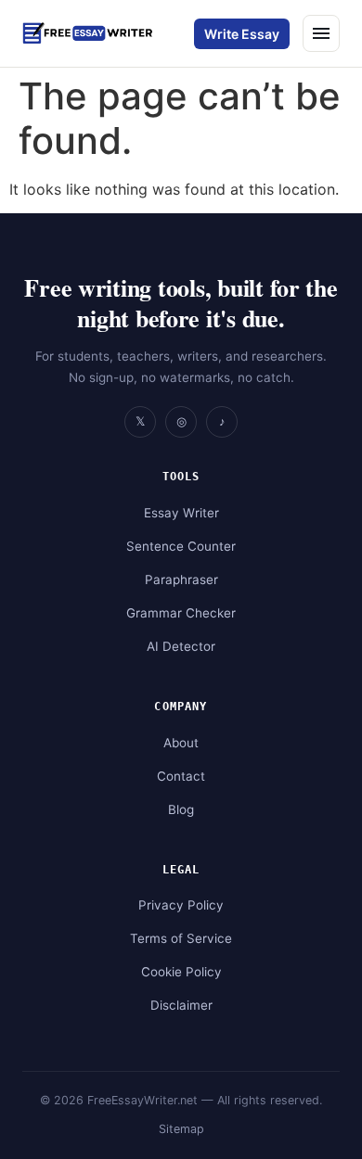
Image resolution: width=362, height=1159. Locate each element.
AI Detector (181, 646)
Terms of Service (181, 938)
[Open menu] (321, 33)
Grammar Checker (181, 612)
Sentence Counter (181, 546)
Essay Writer (181, 512)
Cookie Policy (181, 971)
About (181, 742)
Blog (181, 809)
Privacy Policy (181, 905)
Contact (181, 776)
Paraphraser (181, 579)
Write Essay (241, 34)
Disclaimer (181, 1005)
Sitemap (181, 1129)
